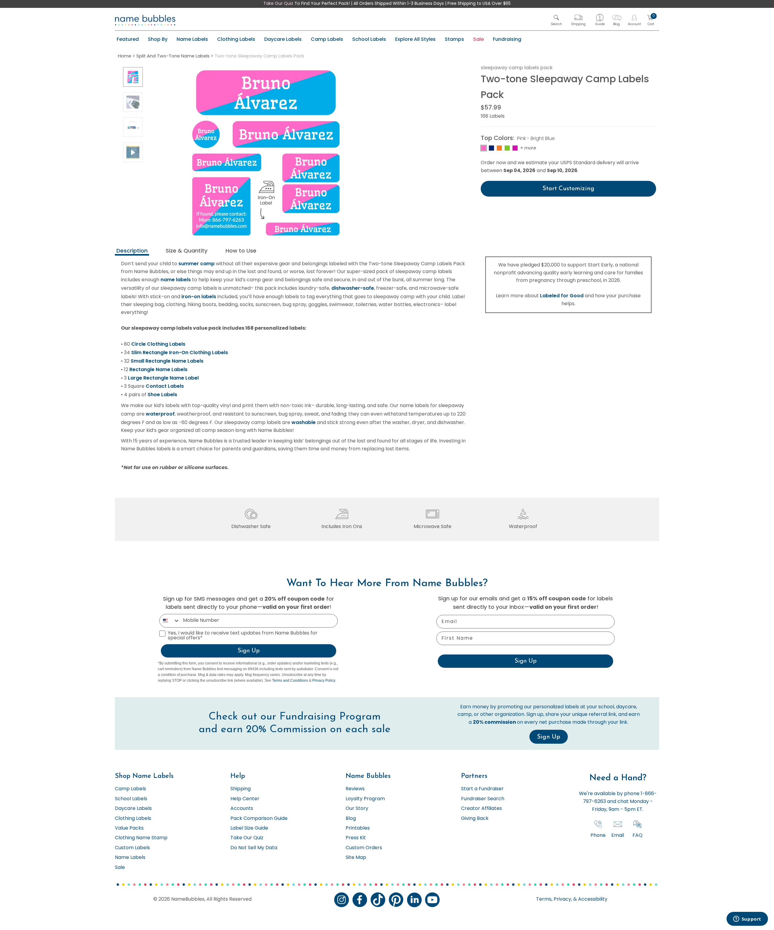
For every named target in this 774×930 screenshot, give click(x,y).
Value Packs (129, 828)
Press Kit (356, 838)
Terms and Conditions (290, 680)
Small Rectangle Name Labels (167, 360)
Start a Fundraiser (482, 789)
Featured (128, 39)
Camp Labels (327, 39)
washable (303, 422)
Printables (358, 828)
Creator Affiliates (481, 808)
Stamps (454, 39)
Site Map (356, 857)
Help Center (244, 799)
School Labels (369, 39)
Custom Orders (364, 848)
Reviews (355, 789)
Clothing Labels (236, 39)
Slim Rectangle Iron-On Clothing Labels (179, 352)
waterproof (160, 413)
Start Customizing (568, 189)
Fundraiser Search (482, 799)
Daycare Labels (283, 39)
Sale (478, 39)
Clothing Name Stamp (141, 838)
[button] (556, 20)
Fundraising (507, 39)
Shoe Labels (162, 394)
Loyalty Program (365, 799)
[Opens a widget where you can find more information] (747, 919)
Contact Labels (165, 386)
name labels (176, 279)
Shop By (157, 39)
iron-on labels (198, 296)
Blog (351, 818)
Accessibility (592, 899)
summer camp (196, 263)
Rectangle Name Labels (158, 369)
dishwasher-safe (352, 288)
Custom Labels (132, 848)
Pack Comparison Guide (259, 818)
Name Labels (192, 39)
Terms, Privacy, (554, 899)
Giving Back (475, 818)
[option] (133, 77)
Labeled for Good (562, 295)
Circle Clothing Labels (158, 344)
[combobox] (170, 620)
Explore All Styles (415, 39)
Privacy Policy (323, 680)
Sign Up (249, 651)
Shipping (240, 789)
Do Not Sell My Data (253, 848)
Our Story (357, 808)
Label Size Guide (249, 828)
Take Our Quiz (278, 4)
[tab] (132, 251)
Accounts (241, 808)
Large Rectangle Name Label (163, 377)
